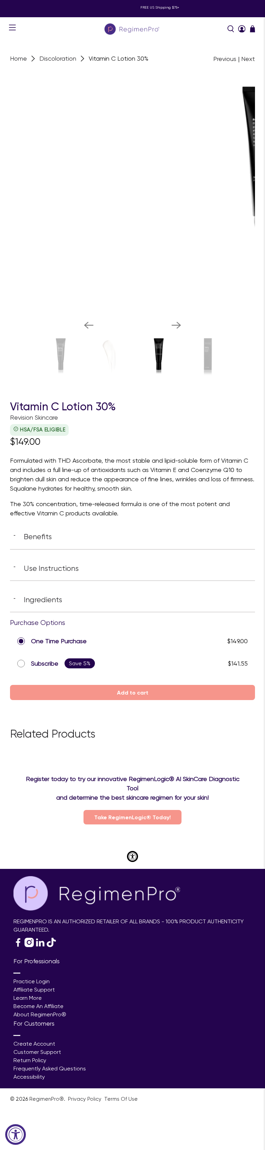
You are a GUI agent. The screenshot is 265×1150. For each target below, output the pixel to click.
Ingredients (37, 599)
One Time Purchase (59, 641)
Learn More (27, 998)
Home (18, 58)
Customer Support (37, 1052)
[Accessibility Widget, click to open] (15, 1134)
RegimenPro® (46, 1099)
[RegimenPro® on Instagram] (29, 945)
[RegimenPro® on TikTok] (51, 945)
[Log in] (241, 29)
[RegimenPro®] (132, 29)
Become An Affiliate (38, 1006)
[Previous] (89, 325)
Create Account (34, 1043)
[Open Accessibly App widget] (132, 856)
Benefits (32, 536)
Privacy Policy (85, 1099)
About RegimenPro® (39, 1014)
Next (248, 58)
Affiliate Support (34, 989)
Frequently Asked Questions (49, 1068)
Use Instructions (46, 568)
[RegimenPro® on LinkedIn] (40, 945)
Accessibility (29, 1077)
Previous (224, 58)
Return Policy (29, 1060)
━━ (16, 973)
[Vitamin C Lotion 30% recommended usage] (135, 192)
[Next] (176, 325)
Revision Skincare (34, 417)
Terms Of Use (121, 1099)
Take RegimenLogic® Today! (132, 817)
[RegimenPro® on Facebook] (18, 945)
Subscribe (44, 663)
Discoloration (57, 58)
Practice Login (31, 981)
